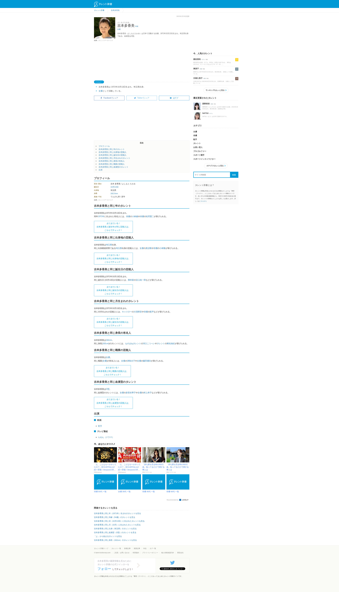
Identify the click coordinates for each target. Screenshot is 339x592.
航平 (152, 312)
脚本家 (131, 280)
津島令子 (131, 361)
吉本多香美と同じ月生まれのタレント (114, 158)
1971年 (101, 216)
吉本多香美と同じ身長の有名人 (112, 161)
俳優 (128, 216)
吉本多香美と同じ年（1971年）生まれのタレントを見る (117, 513)
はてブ (175, 98)
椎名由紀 (171, 343)
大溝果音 (138, 312)
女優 (119, 29)
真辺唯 (149, 248)
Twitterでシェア (143, 98)
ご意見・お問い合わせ (122, 553)
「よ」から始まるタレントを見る (108, 536)
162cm (109, 340)
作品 (144, 548)
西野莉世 (206, 104)
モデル (203, 59)
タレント (161, 343)
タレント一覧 (116, 548)
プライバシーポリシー (150, 553)
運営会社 (180, 553)
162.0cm (114, 193)
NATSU (205, 113)
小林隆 (163, 248)
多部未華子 (131, 392)
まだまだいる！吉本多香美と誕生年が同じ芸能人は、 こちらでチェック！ (113, 226)
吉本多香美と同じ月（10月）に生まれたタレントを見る (117, 525)
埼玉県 (109, 245)
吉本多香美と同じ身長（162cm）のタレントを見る (115, 540)
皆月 (100, 426)
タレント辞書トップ (101, 548)
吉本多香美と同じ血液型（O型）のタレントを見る (115, 532)
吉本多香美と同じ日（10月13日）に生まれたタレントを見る (119, 521)
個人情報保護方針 (167, 553)
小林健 (135, 216)
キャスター (127, 312)
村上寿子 (148, 392)
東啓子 (196, 69)
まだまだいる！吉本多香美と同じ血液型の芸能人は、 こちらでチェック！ (113, 402)
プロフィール (104, 146)
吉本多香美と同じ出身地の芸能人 (112, 152)
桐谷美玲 (197, 59)
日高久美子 (198, 78)
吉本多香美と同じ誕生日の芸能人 (112, 155)
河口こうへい (149, 343)
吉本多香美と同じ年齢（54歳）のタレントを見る (114, 517)
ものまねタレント (133, 343)
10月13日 (115, 187)
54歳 (136, 26)
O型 (108, 389)
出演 (100, 170)
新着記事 (127, 548)
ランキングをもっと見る (215, 90)
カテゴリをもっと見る (215, 166)
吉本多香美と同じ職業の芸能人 (112, 164)
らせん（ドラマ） (106, 437)
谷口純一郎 (141, 280)
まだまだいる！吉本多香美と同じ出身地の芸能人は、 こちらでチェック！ (113, 258)
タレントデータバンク (105, 40)
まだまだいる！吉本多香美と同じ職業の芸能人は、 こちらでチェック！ (112, 371)
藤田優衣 (147, 361)
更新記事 (137, 548)
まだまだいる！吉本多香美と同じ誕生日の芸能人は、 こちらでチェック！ (113, 290)
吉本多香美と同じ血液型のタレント (113, 167)
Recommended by (173, 500)
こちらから (203, 201)
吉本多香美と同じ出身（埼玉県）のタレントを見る (115, 529)
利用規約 (136, 553)
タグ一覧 (153, 548)
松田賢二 (150, 216)
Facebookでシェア (111, 98)
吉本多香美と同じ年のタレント (112, 149)
